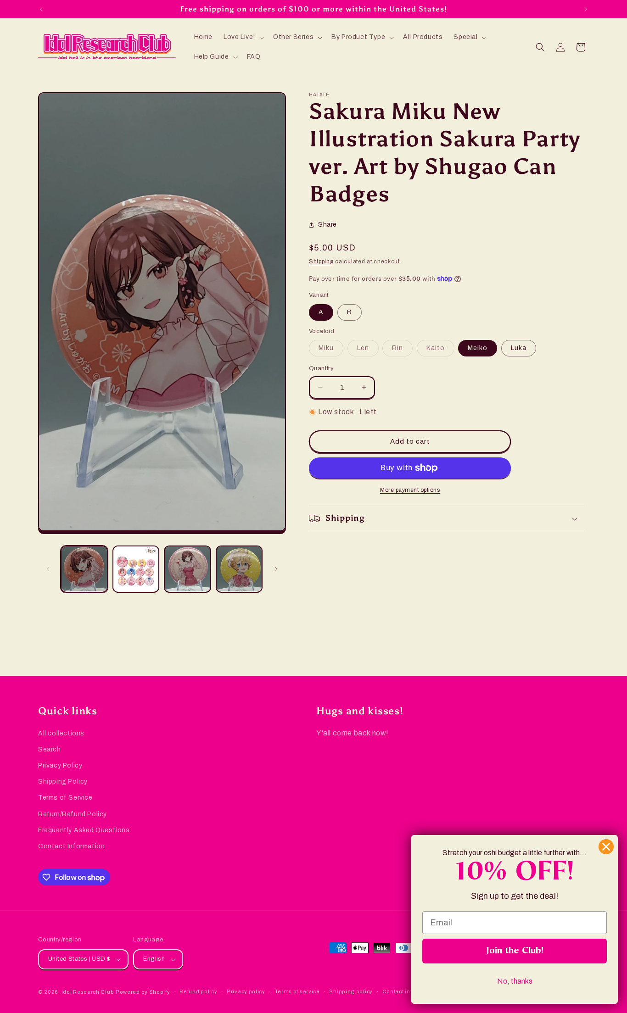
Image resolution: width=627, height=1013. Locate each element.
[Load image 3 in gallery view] (187, 569)
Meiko (477, 348)
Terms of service (297, 991)
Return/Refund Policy (72, 814)
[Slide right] (276, 569)
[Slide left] (48, 569)
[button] (243, 37)
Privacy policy (246, 991)
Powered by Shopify (143, 992)
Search (49, 749)
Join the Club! (514, 951)
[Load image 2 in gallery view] (136, 569)
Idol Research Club (88, 992)
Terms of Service (65, 797)
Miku (331, 350)
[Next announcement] (586, 9)
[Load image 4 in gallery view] (239, 569)
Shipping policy (351, 991)
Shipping (321, 261)
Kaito (440, 350)
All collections (61, 733)
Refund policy (198, 991)
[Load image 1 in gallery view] (84, 569)
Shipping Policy (63, 781)
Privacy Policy (60, 765)
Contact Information (71, 846)
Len (368, 350)
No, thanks (514, 981)
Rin (402, 350)
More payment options (410, 490)
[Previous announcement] (41, 9)
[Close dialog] (606, 847)
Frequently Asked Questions (84, 830)
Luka (518, 348)
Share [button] (327, 224)
